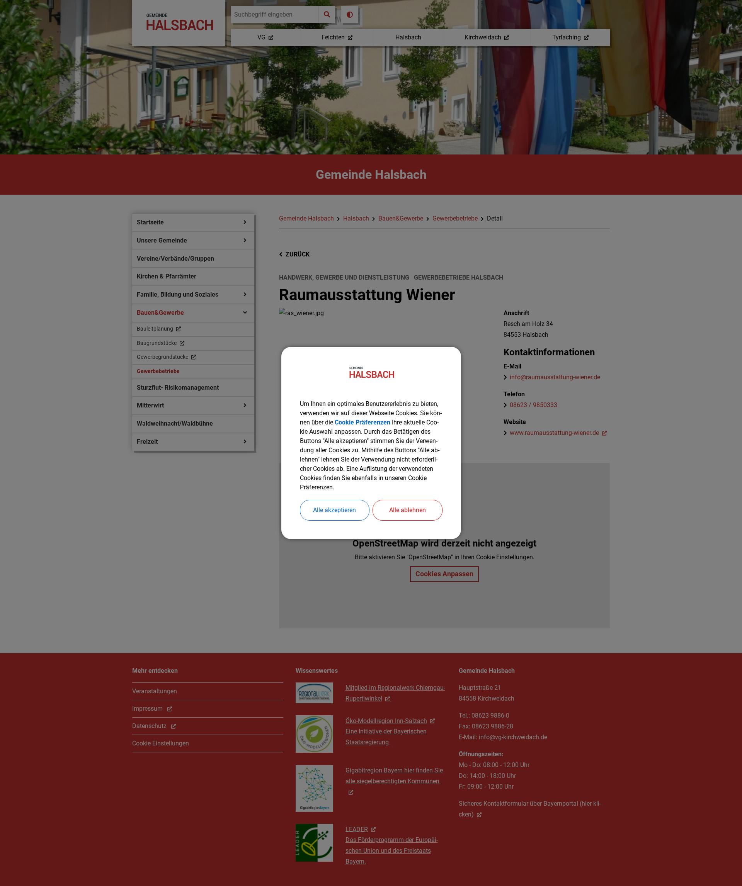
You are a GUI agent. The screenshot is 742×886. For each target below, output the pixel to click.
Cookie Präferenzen (362, 422)
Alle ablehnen (407, 510)
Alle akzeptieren (334, 510)
